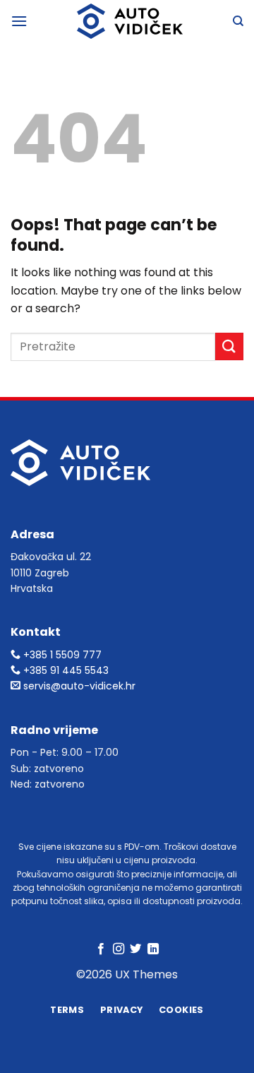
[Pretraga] (238, 21)
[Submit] (229, 346)
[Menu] (19, 21)
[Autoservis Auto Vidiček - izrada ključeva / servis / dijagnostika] (130, 21)
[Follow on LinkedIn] (153, 949)
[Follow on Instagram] (118, 949)
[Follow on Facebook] (101, 949)
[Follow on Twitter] (135, 949)
